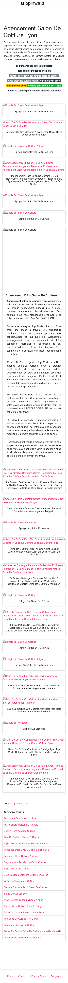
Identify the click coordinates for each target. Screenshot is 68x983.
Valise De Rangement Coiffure (19, 881)
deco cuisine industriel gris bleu (34, 70)
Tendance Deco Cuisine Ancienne (21, 856)
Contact (22, 976)
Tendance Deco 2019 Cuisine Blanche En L (26, 849)
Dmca (10, 976)
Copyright (56, 976)
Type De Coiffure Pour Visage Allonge (23, 899)
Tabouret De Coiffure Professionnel (22, 937)
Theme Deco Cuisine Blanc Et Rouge (23, 906)
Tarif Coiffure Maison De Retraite (21, 824)
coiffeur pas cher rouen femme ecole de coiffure (34, 75)
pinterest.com (21, 803)
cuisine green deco (50, 80)
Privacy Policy (38, 976)
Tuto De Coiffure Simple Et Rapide (22, 837)
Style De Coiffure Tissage (17, 868)
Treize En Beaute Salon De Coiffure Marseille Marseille (32, 931)
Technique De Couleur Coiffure (20, 818)
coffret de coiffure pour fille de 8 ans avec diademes (34, 90)
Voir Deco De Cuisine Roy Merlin (21, 918)
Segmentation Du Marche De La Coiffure (25, 862)
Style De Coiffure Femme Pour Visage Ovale (27, 843)
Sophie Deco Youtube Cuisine (19, 830)
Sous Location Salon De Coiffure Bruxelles (26, 874)
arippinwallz (32, 3)
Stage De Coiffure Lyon (16, 893)
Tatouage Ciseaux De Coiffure (19, 925)
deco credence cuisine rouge (23, 80)
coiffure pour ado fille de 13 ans (44, 85)
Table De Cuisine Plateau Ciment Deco (24, 912)
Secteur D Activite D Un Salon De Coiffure (25, 887)
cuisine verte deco (16, 85)
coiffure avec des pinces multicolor (34, 65)
